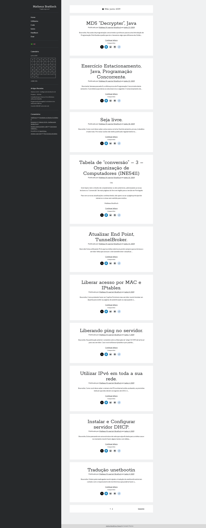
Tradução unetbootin (111, 470)
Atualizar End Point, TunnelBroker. (111, 237)
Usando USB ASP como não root (40, 106)
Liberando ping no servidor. (111, 331)
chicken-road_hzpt (36, 133)
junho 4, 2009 (129, 474)
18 (43, 69)
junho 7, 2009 (129, 335)
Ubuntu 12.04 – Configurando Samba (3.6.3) (43, 92)
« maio (33, 81)
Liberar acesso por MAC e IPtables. (111, 285)
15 (32, 69)
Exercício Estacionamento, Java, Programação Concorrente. (111, 71)
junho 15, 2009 (129, 244)
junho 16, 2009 (129, 177)
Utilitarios (34, 21)
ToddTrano (34, 117)
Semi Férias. (43, 131)
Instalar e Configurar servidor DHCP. (111, 424)
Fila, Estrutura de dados (50, 133)
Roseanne (34, 122)
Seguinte (141, 509)
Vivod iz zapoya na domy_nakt (39, 126)
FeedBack (34, 33)
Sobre (33, 29)
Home (33, 17)
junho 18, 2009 (129, 124)
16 (36, 69)
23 (36, 73)
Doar (32, 36)
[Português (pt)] (32, 44)
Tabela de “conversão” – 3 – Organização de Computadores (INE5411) (111, 168)
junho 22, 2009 (129, 81)
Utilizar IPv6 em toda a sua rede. (111, 376)
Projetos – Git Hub (36, 94)
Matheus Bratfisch (44, 6)
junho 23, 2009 (129, 27)
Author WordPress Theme (113, 526)
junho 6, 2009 (129, 383)
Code (33, 25)
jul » (36, 81)
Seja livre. (111, 120)
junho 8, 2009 (129, 292)
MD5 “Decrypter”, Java (111, 23)
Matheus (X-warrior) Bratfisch (110, 27)
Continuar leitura (111, 40)
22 (32, 73)
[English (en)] (34, 44)
